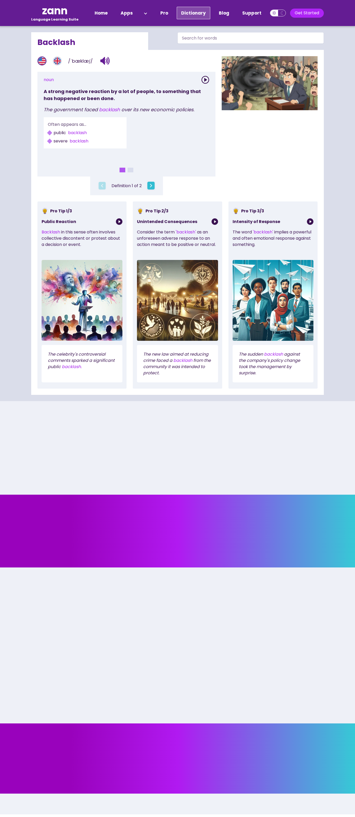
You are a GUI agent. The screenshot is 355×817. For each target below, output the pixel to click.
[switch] (278, 13)
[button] (105, 61)
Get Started (307, 13)
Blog (224, 13)
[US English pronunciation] (42, 61)
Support (251, 13)
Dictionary (193, 13)
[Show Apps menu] (145, 13)
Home (101, 13)
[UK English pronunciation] (57, 61)
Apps (127, 13)
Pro (164, 13)
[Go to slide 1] (122, 170)
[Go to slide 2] (130, 170)
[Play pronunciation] (205, 80)
